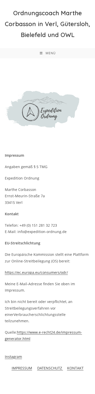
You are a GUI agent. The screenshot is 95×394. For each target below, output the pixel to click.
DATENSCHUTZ (50, 368)
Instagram (13, 356)
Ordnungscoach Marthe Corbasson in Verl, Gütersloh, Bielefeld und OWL (47, 24)
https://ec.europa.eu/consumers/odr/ (36, 272)
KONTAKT (75, 368)
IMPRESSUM (22, 368)
